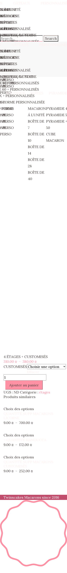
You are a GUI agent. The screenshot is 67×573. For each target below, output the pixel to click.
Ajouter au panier (24, 385)
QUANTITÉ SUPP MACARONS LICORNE (28, 415)
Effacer (33, 372)
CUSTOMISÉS (15, 366)
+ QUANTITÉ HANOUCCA (25, 440)
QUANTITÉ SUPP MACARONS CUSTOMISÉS (28, 464)
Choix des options (19, 409)
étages (44, 392)
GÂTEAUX (20, 44)
